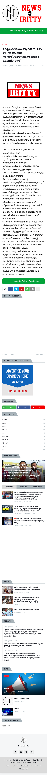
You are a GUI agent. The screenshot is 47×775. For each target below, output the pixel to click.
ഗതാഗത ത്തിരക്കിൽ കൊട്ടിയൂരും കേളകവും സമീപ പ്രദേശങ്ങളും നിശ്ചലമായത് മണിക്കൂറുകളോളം (26, 599)
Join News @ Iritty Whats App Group (26, 30)
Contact (24, 766)
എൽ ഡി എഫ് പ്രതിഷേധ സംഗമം (26, 609)
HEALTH (23, 420)
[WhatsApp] (27, 289)
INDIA (23, 423)
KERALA (23, 440)
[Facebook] (10, 289)
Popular (9, 487)
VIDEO (23, 450)
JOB (23, 433)
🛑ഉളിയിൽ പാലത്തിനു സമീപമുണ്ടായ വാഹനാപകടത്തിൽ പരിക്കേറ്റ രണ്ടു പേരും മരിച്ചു (29, 520)
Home (4, 45)
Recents (23, 487)
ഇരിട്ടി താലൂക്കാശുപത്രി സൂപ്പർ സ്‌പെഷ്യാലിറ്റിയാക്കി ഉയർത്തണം (27, 588)
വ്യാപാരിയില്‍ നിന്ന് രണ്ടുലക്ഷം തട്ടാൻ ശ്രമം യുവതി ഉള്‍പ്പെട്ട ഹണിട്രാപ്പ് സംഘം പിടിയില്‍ (23, 645)
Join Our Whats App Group (26, 281)
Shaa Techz (32, 762)
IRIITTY (23, 430)
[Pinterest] (21, 289)
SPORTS (23, 443)
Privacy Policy (36, 766)
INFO (23, 426)
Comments (37, 487)
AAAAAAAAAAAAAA (21, 698)
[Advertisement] (23, 553)
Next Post (39, 354)
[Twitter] (16, 289)
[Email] (32, 289)
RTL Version (23, 769)
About (15, 766)
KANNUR (23, 436)
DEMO (16, 709)
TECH (23, 446)
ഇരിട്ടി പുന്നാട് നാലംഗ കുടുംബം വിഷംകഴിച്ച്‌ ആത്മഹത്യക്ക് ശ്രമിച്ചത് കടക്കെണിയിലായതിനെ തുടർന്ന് (27, 508)
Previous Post (9, 354)
